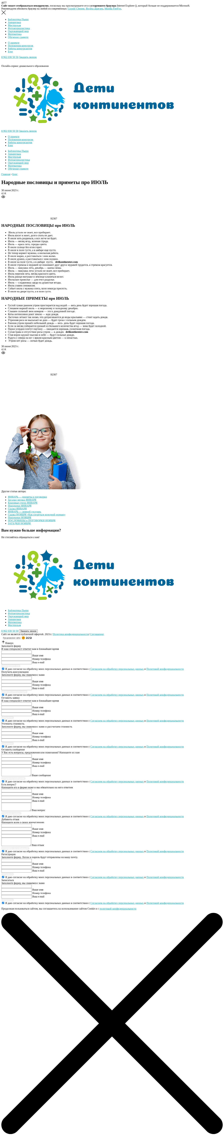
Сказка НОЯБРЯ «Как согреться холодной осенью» (36, 514)
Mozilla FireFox (112, 8)
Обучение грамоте (18, 37)
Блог (10, 51)
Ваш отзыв (38, 845)
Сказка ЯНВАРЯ (17, 508)
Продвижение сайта (11, 638)
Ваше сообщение (41, 775)
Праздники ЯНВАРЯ (19, 505)
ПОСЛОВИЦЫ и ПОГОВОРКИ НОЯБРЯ (31, 520)
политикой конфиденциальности (118, 908)
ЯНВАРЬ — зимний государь (24, 511)
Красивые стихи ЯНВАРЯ (22, 502)
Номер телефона (41, 659)
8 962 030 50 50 (9, 57)
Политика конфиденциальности (71, 634)
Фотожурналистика (19, 28)
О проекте (13, 42)
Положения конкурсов (20, 45)
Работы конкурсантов (20, 48)
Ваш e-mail (38, 662)
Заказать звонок (28, 57)
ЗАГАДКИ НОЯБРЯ (19, 523)
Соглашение (97, 634)
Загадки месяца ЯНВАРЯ (22, 499)
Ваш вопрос (38, 810)
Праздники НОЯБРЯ (19, 517)
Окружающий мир (18, 31)
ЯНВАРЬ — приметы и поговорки (27, 496)
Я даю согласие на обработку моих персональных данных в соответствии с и (94, 669)
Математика (14, 34)
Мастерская (14, 25)
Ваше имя (37, 655)
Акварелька (14, 22)
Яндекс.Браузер (94, 8)
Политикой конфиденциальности (165, 669)
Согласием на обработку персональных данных (117, 669)
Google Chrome (76, 8)
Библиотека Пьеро (18, 19)
